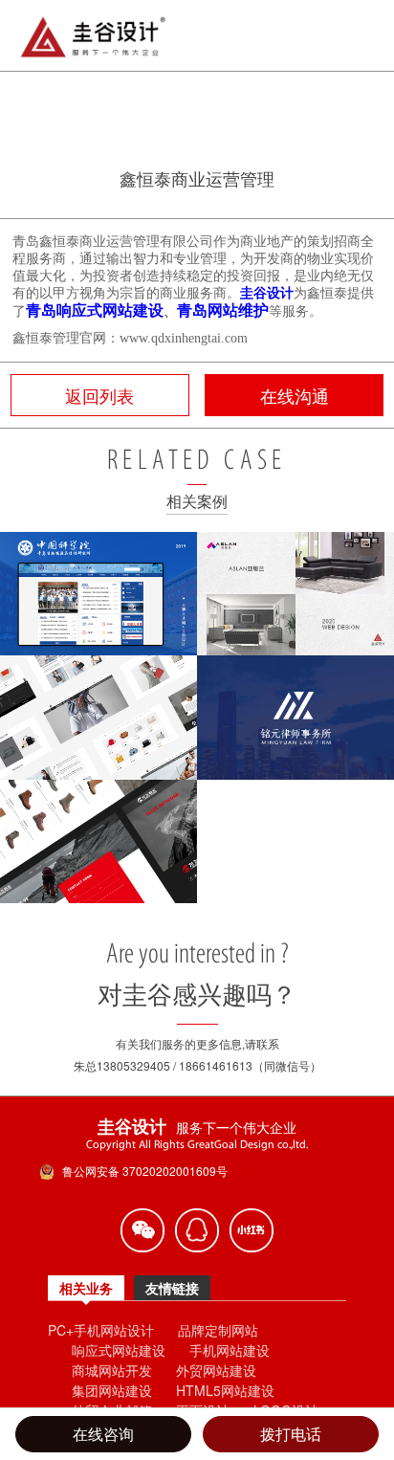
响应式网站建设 (118, 1350)
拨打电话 (290, 1434)
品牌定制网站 (218, 1329)
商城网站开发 (112, 1370)
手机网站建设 (229, 1350)
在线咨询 (103, 1434)
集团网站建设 (112, 1390)
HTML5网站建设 (225, 1390)
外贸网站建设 (216, 1370)
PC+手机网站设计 (101, 1329)
